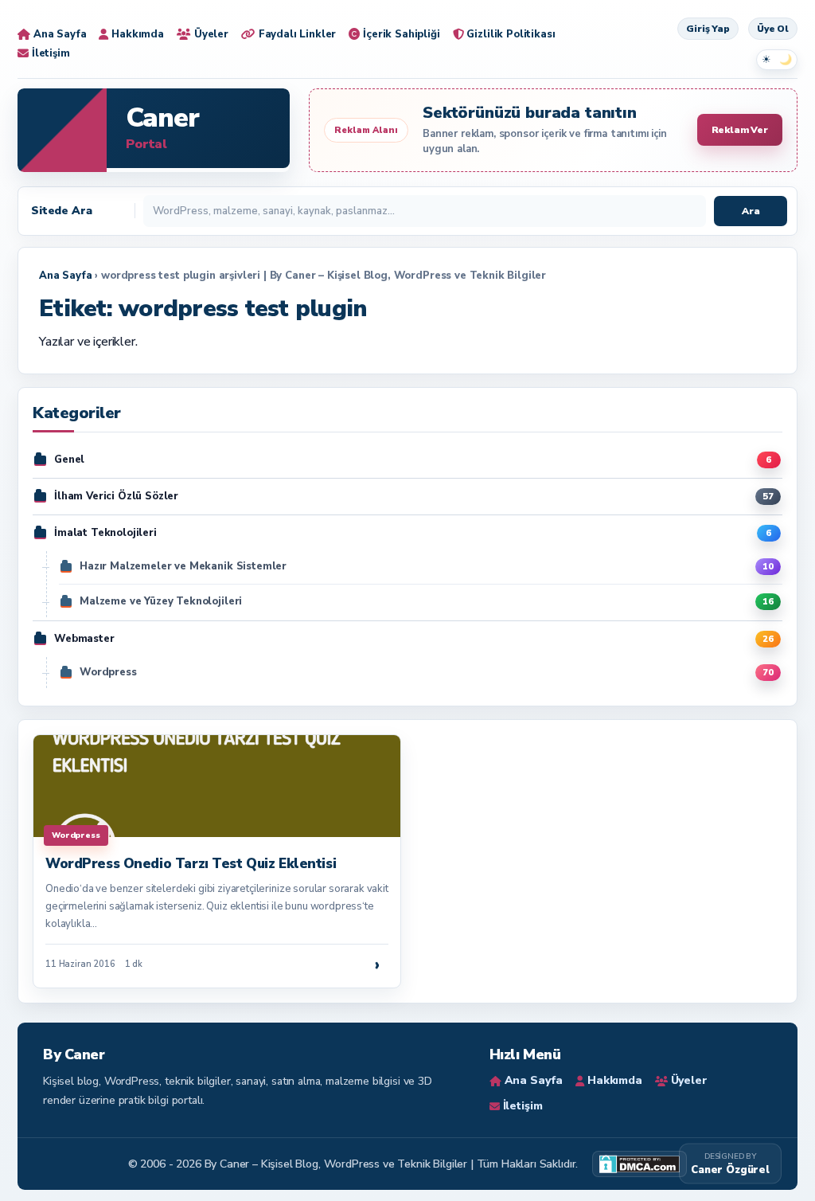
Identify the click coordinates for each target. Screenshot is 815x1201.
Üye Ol (773, 28)
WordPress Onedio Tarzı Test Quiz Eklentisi (190, 864)
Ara (751, 211)
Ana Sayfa (65, 275)
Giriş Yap (708, 28)
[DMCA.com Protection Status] (639, 1164)
